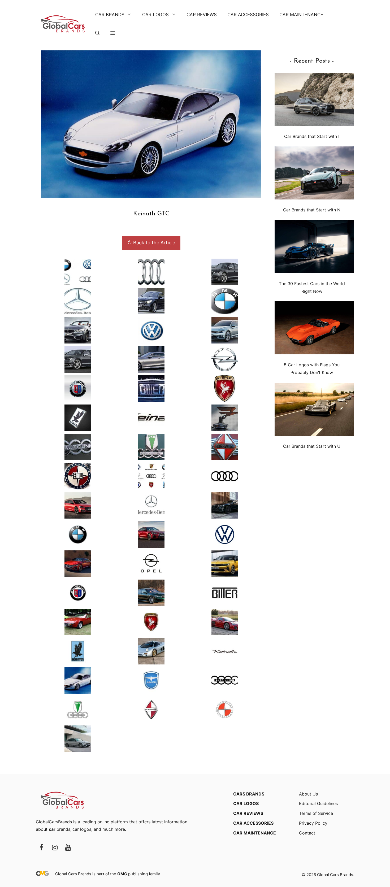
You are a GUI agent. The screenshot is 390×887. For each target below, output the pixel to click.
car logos (81, 829)
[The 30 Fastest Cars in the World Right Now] (314, 248)
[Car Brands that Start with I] (314, 100)
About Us (308, 794)
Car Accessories (248, 14)
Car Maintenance (301, 14)
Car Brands (109, 14)
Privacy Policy (313, 823)
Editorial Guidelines (318, 803)
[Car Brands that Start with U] (314, 410)
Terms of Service (316, 813)
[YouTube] (68, 848)
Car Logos (155, 14)
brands (59, 829)
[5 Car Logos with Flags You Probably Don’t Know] (314, 329)
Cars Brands (248, 794)
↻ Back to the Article (151, 242)
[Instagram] (55, 848)
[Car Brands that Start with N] (314, 174)
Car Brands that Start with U (311, 446)
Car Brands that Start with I (311, 136)
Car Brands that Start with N (311, 209)
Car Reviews (202, 14)
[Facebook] (41, 848)
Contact (307, 833)
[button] (97, 33)
